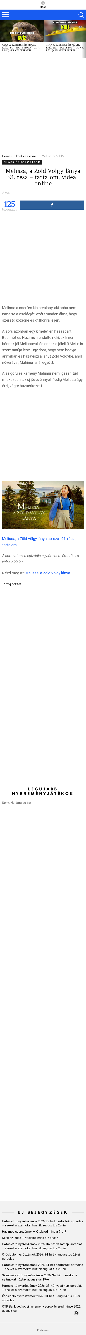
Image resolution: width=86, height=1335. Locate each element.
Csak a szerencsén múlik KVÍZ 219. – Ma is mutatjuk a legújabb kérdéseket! (65, 47)
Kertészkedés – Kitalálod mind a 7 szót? (30, 1238)
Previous (2, 39)
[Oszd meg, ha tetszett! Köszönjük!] (52, 205)
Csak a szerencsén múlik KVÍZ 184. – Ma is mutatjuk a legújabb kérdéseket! (20, 47)
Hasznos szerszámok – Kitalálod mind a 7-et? (34, 1231)
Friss (43, 6)
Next (84, 39)
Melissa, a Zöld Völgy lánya (47, 573)
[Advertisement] (43, 103)
